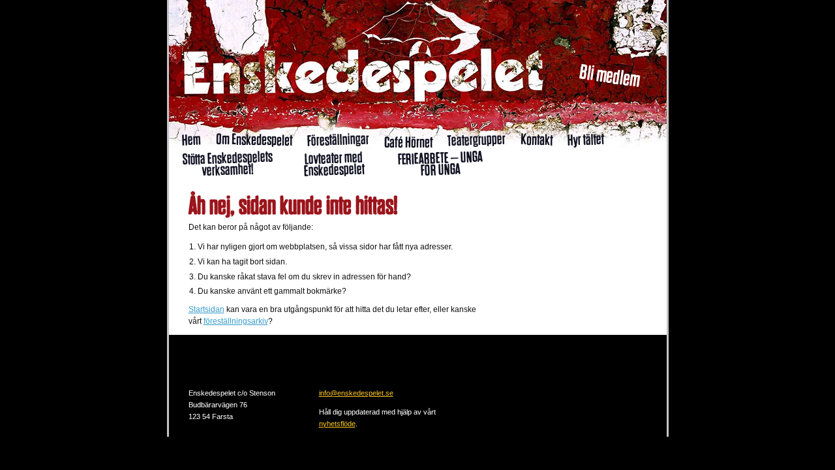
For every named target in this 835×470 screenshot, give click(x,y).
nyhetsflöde (337, 424)
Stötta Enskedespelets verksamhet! (227, 163)
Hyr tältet (585, 139)
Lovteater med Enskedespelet (334, 163)
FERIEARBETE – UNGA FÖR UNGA (440, 163)
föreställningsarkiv (236, 321)
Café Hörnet (408, 142)
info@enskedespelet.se (356, 393)
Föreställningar (338, 139)
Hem (191, 139)
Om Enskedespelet (253, 139)
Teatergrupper (476, 139)
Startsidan (206, 309)
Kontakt (536, 139)
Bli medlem (610, 76)
